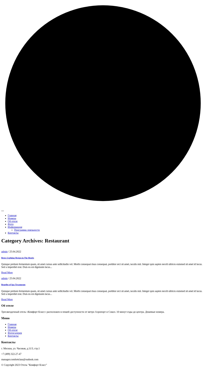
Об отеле (13, 221)
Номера (12, 218)
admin (4, 251)
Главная (12, 215)
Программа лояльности (27, 230)
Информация (15, 227)
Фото (11, 224)
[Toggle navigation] (2, 210)
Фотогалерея (15, 333)
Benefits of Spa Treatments (13, 284)
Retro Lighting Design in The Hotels (17, 258)
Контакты (13, 232)
